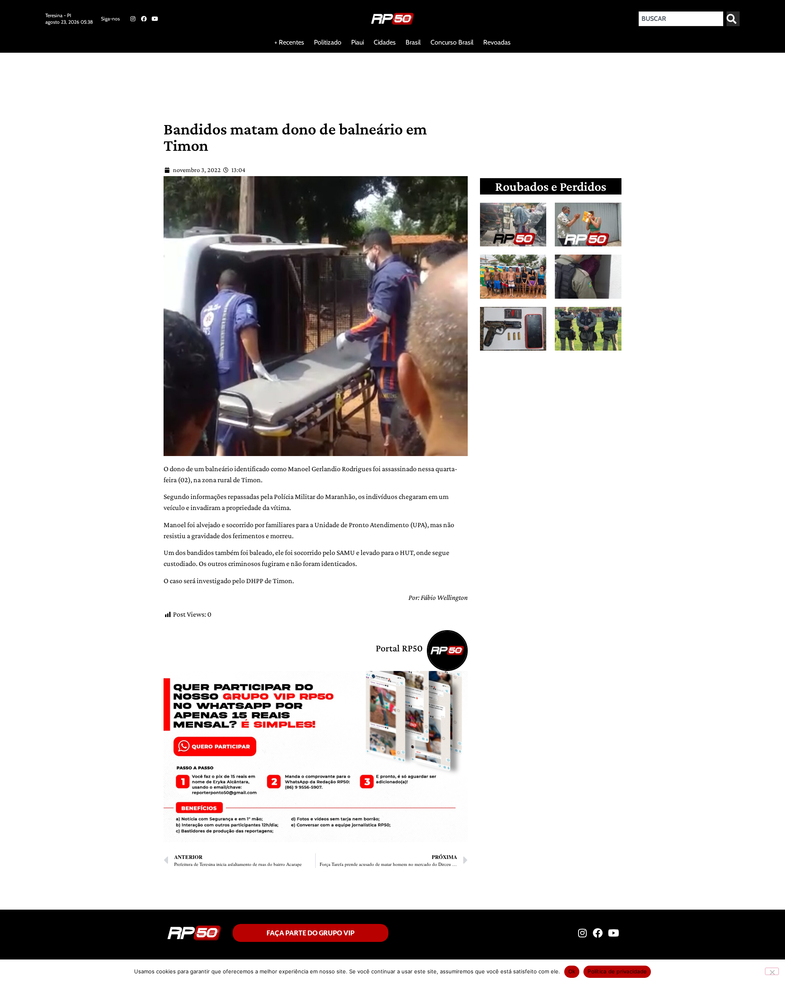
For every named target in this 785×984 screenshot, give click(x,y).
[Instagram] (132, 18)
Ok (572, 971)
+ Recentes (289, 42)
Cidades (385, 42)
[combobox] (681, 18)
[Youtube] (154, 18)
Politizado (327, 42)
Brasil (413, 42)
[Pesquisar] (733, 18)
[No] (772, 971)
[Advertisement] (198, 79)
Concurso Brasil (452, 42)
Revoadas (497, 42)
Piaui (357, 42)
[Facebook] (143, 18)
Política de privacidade (617, 971)
